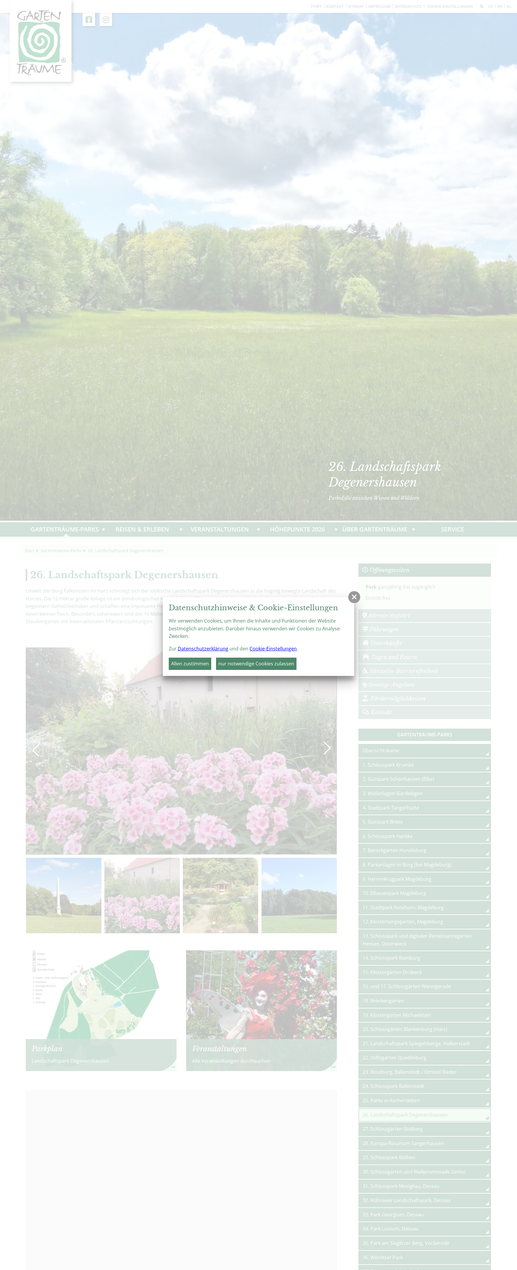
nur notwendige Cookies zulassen (256, 663)
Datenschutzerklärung (203, 648)
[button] (354, 597)
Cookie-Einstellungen (273, 648)
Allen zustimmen (190, 663)
